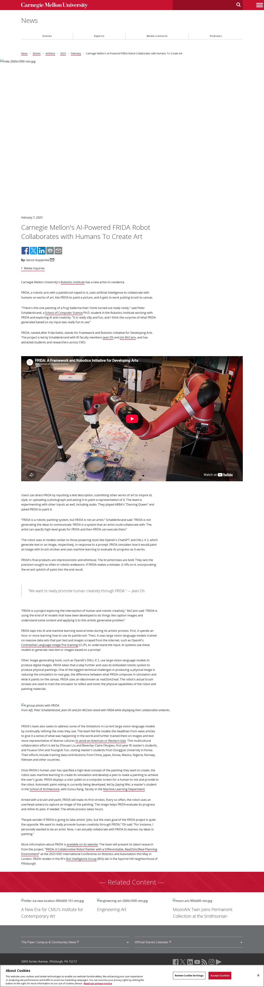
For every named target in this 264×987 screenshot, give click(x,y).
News (29, 20)
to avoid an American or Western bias (100, 741)
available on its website (82, 844)
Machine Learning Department (124, 789)
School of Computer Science (64, 313)
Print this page (50, 250)
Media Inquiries (34, 268)
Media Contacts (157, 36)
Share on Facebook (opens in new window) (25, 250)
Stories (47, 36)
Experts (99, 36)
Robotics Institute (73, 282)
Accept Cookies (219, 975)
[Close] (258, 975)
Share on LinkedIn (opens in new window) (42, 250)
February (76, 53)
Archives (50, 53)
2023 (63, 53)
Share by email (58, 250)
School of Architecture (44, 789)
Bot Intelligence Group (81, 859)
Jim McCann (128, 337)
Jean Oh (108, 337)
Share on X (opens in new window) (33, 250)
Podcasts (216, 36)
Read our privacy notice (98, 983)
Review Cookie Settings (189, 975)
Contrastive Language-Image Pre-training (49, 645)
